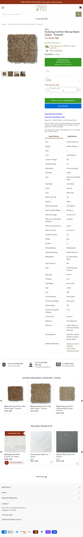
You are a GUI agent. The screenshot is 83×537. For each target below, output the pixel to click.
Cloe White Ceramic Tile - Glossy (12, 455)
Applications (72, 136)
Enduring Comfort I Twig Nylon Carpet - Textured (40, 407)
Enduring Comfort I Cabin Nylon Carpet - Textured (14, 407)
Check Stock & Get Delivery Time (63, 62)
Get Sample (63, 106)
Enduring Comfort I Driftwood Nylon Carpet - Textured (65, 408)
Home (4, 24)
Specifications (54, 136)
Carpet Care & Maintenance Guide (55, 117)
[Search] (78, 14)
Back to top (40, 476)
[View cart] (80, 7)
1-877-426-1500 (42, 19)
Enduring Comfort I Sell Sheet (53, 114)
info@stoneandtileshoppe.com (11, 519)
